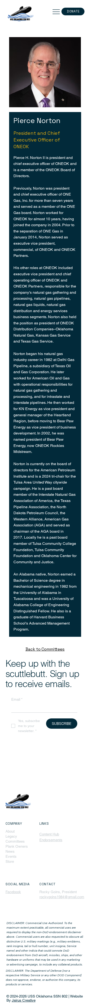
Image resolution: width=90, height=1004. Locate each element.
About (10, 831)
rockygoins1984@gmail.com (61, 897)
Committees (15, 841)
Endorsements (50, 840)
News (10, 851)
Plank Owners (17, 846)
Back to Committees (45, 649)
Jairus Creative (24, 1000)
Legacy (11, 836)
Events (11, 856)
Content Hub (49, 834)
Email (17, 699)
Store (10, 861)
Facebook (13, 892)
